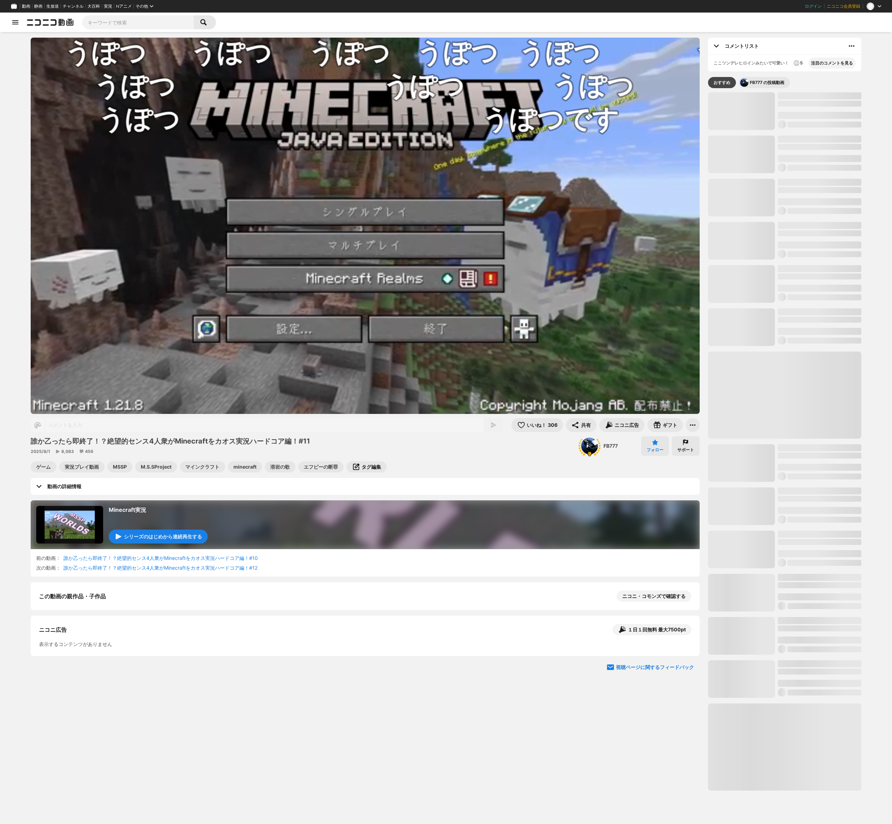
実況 (108, 6)
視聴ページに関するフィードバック (655, 799)
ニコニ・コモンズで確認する (654, 596)
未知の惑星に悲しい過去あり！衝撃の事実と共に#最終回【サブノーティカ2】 (819, 381)
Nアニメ (124, 6)
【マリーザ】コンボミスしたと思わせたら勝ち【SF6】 (833, 302)
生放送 (52, 6)
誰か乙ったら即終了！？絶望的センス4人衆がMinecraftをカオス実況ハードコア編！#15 (819, 600)
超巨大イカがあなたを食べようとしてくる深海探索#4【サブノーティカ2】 (819, 773)
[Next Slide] (685, 733)
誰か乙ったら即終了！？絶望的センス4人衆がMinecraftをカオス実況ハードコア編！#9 (819, 514)
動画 (26, 6)
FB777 (610, 446)
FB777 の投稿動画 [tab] (767, 82)
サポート (685, 449)
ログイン (813, 6)
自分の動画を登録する (78, 668)
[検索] (205, 22)
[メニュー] (693, 425)
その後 (721, 299)
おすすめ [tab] (722, 82)
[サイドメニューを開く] (15, 22)
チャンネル (73, 6)
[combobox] (138, 22)
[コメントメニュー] (852, 46)
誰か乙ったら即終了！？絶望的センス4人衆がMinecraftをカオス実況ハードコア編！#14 (819, 425)
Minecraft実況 (127, 509)
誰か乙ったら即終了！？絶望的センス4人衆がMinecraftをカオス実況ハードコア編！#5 (819, 643)
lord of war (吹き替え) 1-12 (809, 683)
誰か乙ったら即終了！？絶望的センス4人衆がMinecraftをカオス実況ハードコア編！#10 (160, 558)
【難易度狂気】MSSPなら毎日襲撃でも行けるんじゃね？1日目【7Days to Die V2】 (819, 816)
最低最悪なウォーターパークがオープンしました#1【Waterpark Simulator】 (819, 185)
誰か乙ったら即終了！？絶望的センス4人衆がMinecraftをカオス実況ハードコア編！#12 (160, 568)
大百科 (93, 6)
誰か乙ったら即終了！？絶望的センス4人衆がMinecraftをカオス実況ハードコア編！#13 (819, 338)
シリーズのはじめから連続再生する (163, 536)
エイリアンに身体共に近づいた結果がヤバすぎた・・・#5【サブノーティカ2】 (819, 557)
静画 (38, 6)
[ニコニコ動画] (50, 22)
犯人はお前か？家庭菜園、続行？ (782, 302)
